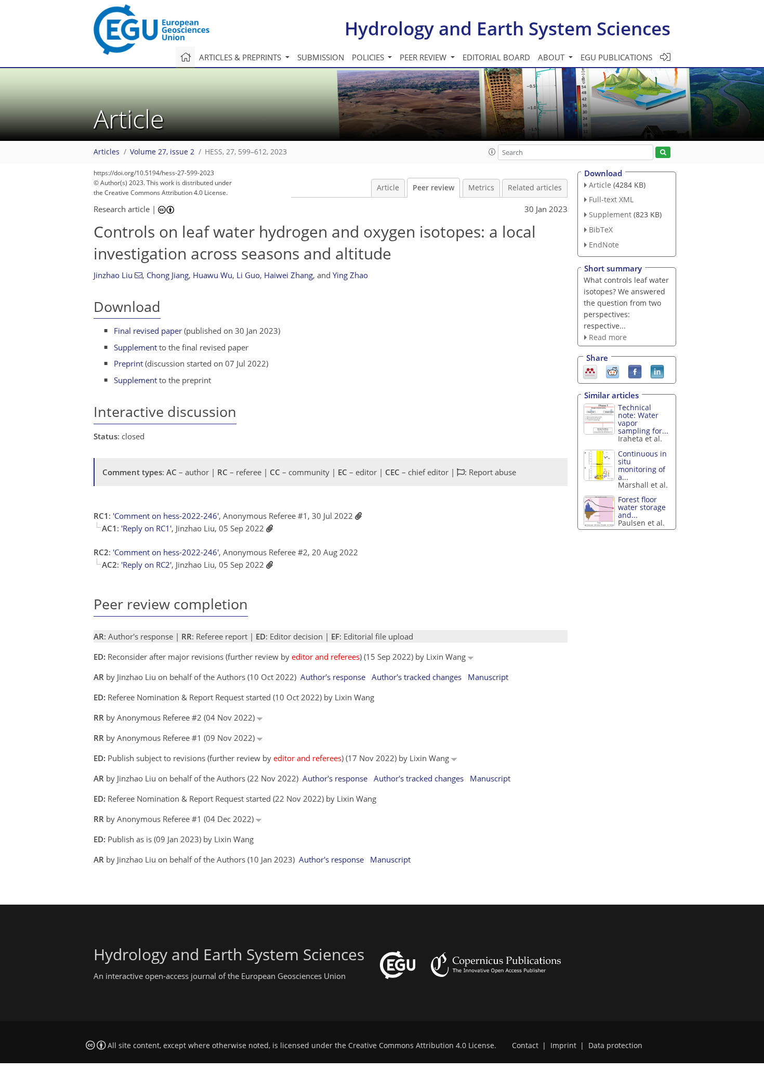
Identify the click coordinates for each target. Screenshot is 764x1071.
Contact (525, 1045)
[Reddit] (612, 371)
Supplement (135, 347)
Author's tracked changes (417, 677)
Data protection (615, 1045)
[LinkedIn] (657, 371)
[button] (492, 151)
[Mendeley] (590, 371)
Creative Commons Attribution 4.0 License (421, 1045)
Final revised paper (148, 330)
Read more (608, 337)
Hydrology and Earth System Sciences (507, 28)
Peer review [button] (424, 57)
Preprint (128, 363)
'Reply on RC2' (146, 564)
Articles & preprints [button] (241, 57)
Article (388, 187)
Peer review (433, 187)
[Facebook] (635, 371)
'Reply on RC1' (146, 528)
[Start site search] (662, 153)
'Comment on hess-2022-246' (166, 516)
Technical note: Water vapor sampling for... (643, 419)
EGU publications (616, 57)
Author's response (332, 677)
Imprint (563, 1045)
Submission (320, 57)
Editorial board (496, 57)
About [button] (552, 57)
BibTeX (601, 229)
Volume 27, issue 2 (162, 151)
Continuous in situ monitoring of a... (642, 465)
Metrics (481, 187)
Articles (107, 151)
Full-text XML (611, 199)
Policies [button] (369, 57)
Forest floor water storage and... (642, 507)
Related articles (535, 187)
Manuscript (488, 677)
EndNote (604, 245)
